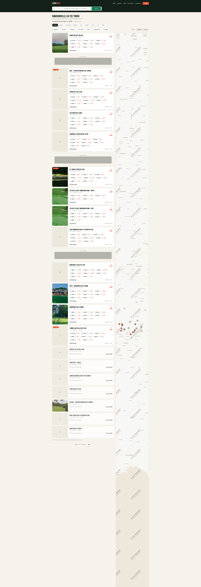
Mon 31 (75, 25)
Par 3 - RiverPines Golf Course (78, 286)
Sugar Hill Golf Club (75, 92)
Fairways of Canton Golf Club (78, 134)
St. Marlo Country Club (76, 169)
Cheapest (139, 29)
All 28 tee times (72, 343)
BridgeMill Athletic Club (77, 265)
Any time (64, 29)
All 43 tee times (72, 106)
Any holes (81, 29)
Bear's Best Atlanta (75, 428)
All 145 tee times (73, 184)
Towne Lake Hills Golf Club (77, 328)
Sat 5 (103, 25)
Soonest (146, 29)
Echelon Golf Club (75, 389)
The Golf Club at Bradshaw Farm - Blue (81, 208)
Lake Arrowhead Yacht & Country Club (81, 229)
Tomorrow (68, 25)
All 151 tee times (73, 85)
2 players (55, 29)
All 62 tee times (72, 149)
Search (96, 8)
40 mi (89, 29)
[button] (118, 35)
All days (55, 25)
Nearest (133, 29)
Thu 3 (93, 25)
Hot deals (105, 29)
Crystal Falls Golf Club (76, 349)
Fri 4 (98, 25)
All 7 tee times (72, 223)
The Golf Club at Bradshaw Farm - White (82, 190)
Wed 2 (87, 25)
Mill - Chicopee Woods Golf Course (80, 71)
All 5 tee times (72, 202)
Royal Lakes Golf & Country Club (79, 415)
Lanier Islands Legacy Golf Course (80, 376)
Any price (72, 29)
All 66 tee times (72, 244)
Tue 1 (81, 25)
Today (61, 25)
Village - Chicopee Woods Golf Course (81, 402)
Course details (109, 354)
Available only (97, 29)
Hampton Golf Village (76, 35)
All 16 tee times (72, 301)
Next (89, 444)
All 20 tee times (72, 50)
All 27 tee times (72, 279)
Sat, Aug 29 (58, 8)
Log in (145, 3)
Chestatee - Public (75, 362)
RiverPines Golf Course (76, 307)
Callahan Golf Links (75, 113)
